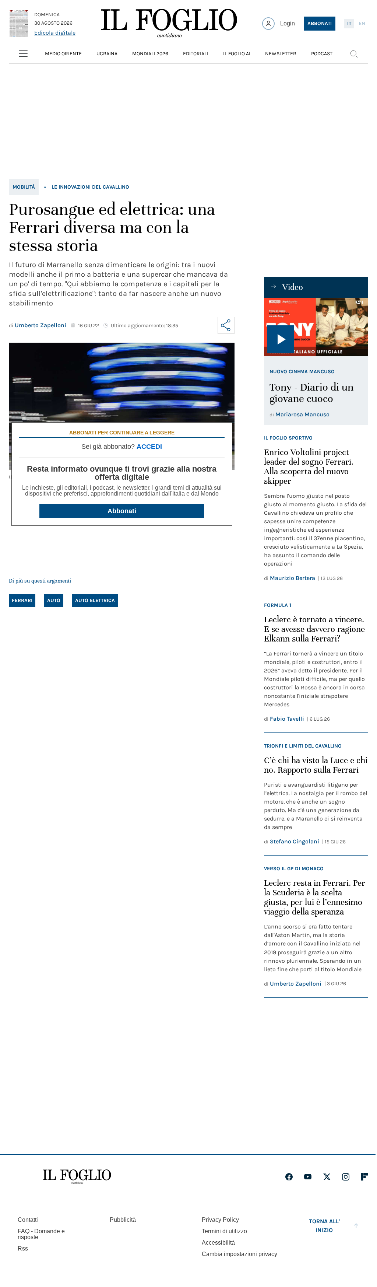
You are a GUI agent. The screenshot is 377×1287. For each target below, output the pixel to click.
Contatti (28, 1220)
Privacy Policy (220, 1220)
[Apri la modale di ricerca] (353, 53)
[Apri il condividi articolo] (226, 325)
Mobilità (24, 187)
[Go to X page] (327, 1177)
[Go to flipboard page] (364, 1177)
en (362, 23)
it (349, 23)
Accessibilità (218, 1242)
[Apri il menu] (23, 53)
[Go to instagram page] (345, 1177)
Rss (23, 1248)
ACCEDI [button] (149, 446)
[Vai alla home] (169, 23)
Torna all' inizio (324, 1226)
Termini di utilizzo (224, 1231)
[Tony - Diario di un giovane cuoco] (316, 327)
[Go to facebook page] (289, 1177)
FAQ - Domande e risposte (41, 1234)
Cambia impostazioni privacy (239, 1254)
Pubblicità (123, 1220)
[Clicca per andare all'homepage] (77, 1176)
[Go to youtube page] (307, 1177)
